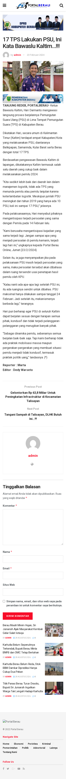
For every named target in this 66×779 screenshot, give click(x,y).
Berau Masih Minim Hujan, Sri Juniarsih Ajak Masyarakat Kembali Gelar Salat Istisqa (23, 629)
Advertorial (39, 748)
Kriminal (46, 744)
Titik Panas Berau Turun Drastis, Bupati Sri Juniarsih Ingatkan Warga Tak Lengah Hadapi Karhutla (23, 687)
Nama (7, 552)
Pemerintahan (10, 748)
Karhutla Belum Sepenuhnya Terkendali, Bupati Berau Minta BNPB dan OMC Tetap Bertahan (21, 648)
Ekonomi (18, 744)
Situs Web (9, 584)
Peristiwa (33, 744)
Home (6, 744)
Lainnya (53, 748)
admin (17, 55)
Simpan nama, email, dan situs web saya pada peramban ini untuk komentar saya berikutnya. (34, 603)
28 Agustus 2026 (23, 638)
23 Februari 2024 (35, 55)
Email (7, 568)
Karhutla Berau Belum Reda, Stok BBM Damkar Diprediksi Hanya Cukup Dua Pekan (22, 667)
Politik (25, 748)
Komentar (10, 505)
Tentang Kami (10, 752)
